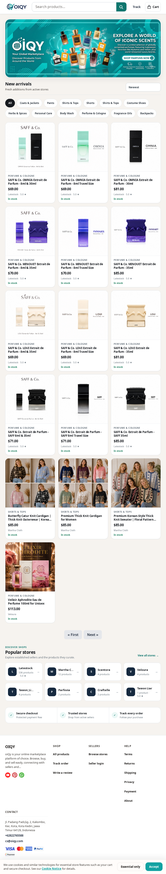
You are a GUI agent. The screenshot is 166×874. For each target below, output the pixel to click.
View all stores (148, 655)
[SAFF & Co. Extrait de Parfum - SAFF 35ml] (136, 399)
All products (61, 754)
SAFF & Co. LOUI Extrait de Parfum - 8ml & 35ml (26, 350)
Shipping (130, 773)
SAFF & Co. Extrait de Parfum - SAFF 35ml (134, 434)
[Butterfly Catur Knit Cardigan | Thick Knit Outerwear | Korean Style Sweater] (30, 483)
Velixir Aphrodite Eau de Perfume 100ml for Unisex (26, 601)
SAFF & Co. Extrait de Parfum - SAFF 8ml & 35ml (28, 434)
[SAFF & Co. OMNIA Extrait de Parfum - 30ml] (136, 147)
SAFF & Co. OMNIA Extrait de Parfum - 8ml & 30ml (27, 182)
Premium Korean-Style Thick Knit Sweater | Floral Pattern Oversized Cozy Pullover (134, 518)
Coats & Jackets (29, 103)
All (10, 103)
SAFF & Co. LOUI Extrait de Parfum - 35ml (131, 350)
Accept (154, 867)
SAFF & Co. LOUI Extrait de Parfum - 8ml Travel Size (79, 350)
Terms (128, 754)
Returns (129, 763)
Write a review (62, 773)
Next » (92, 634)
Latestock (13, 194)
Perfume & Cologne (94, 113)
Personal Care (43, 113)
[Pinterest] (14, 775)
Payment (130, 791)
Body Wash (67, 113)
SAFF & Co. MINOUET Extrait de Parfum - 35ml (135, 265)
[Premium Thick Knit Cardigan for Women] (83, 483)
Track (137, 7)
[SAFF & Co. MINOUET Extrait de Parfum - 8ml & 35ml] (30, 231)
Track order (61, 763)
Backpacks (146, 113)
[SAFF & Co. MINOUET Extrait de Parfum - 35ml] (136, 231)
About (128, 801)
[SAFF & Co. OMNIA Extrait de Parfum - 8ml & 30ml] (30, 147)
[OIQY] (16, 7)
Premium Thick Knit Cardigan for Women (81, 517)
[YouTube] (7, 775)
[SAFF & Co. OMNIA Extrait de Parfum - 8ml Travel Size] (83, 147)
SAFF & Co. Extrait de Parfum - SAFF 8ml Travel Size (81, 434)
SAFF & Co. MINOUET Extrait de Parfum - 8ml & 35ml (29, 265)
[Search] (121, 7)
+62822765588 (14, 835)
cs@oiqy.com (14, 841)
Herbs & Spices (17, 113)
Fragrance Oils (123, 113)
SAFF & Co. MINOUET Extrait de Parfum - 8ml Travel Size (82, 265)
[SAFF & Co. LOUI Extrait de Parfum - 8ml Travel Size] (83, 315)
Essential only (130, 867)
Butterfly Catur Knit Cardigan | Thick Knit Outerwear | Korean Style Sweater (29, 518)
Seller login (96, 763)
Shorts (90, 103)
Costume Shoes (136, 103)
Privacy (129, 782)
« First (73, 634)
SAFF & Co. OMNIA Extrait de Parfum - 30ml (133, 182)
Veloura (12, 614)
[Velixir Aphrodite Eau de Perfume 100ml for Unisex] (30, 567)
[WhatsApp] (21, 775)
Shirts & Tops (70, 103)
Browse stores (98, 754)
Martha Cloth (15, 530)
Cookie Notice (51, 869)
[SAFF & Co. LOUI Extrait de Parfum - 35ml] (136, 315)
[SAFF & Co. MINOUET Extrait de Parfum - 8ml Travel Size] (83, 231)
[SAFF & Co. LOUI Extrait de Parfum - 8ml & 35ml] (30, 315)
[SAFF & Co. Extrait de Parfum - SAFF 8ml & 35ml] (30, 399)
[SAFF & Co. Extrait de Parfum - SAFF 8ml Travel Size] (83, 399)
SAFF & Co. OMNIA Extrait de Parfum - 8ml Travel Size (80, 182)
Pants (50, 103)
